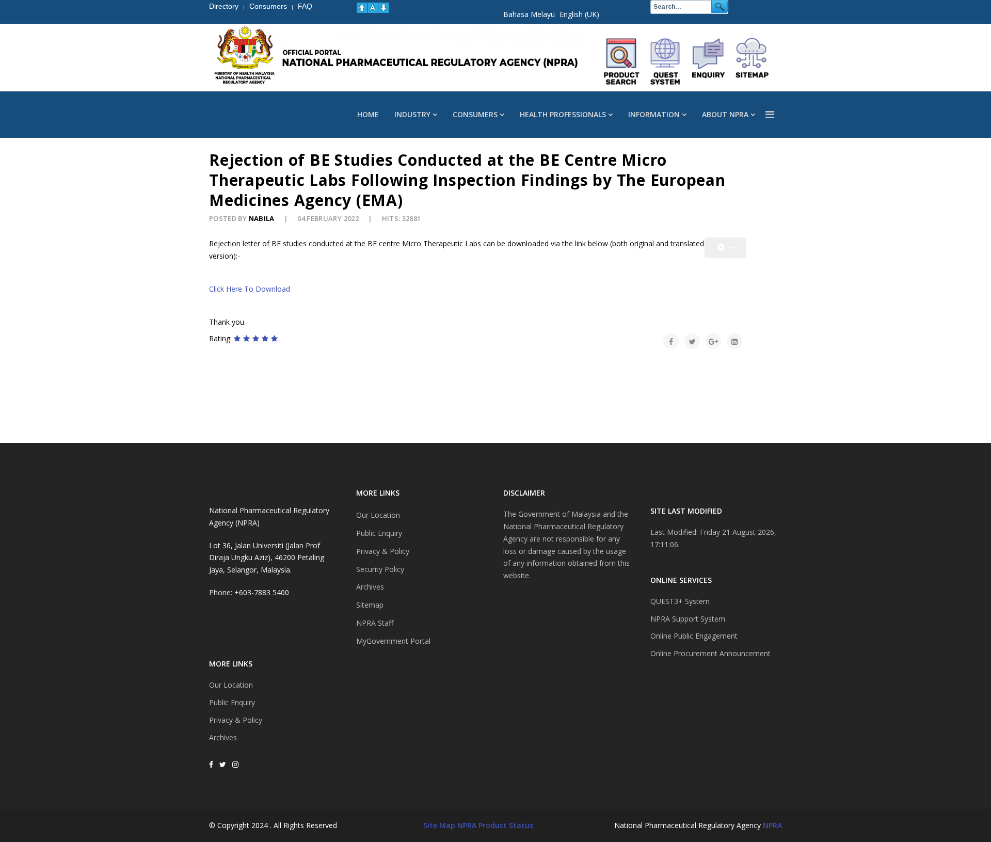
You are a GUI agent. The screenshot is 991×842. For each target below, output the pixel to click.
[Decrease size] (383, 8)
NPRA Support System (687, 619)
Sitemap (369, 605)
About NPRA (725, 114)
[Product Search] (622, 61)
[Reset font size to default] (372, 8)
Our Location (231, 685)
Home (368, 114)
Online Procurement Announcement (710, 653)
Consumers (475, 114)
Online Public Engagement (694, 636)
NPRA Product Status (495, 825)
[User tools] (725, 247)
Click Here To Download (249, 289)
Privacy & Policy (235, 720)
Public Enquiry (232, 702)
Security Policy (380, 569)
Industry (412, 114)
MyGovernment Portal (393, 641)
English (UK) (579, 14)
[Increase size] (362, 8)
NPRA (772, 825)
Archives (223, 737)
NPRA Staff (374, 623)
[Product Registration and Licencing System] (665, 61)
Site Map (439, 825)
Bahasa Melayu (529, 14)
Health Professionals (563, 114)
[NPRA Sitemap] (752, 61)
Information (654, 114)
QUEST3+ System (680, 601)
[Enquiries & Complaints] (708, 61)
